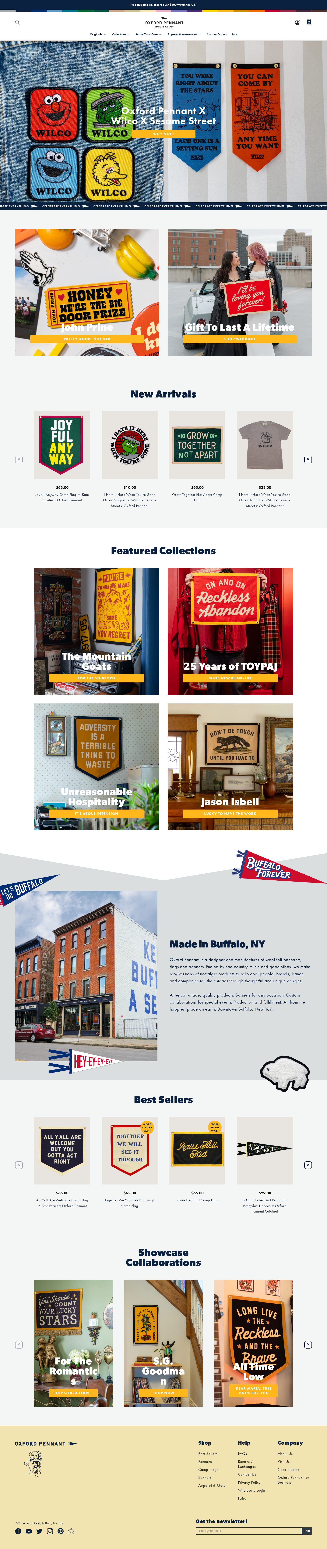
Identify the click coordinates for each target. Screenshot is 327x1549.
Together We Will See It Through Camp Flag (130, 1203)
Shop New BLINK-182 (230, 678)
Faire (242, 1498)
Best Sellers (207, 1453)
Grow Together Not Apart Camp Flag (197, 497)
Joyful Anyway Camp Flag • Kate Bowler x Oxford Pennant (62, 497)
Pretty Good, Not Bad (87, 339)
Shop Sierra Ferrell (73, 1393)
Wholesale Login (251, 1490)
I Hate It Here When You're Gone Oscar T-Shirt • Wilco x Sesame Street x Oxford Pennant (265, 500)
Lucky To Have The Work (230, 813)
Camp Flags (208, 1469)
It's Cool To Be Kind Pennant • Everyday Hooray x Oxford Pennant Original (265, 1206)
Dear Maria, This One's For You (254, 1390)
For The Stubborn (96, 678)
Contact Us (247, 1474)
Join (307, 1531)
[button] (309, 22)
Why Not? (163, 133)
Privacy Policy (249, 1482)
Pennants (205, 1461)
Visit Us (284, 1461)
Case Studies (288, 1469)
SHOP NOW (163, 1393)
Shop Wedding (239, 339)
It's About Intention (96, 813)
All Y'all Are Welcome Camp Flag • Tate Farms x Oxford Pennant (62, 1203)
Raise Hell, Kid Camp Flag (197, 1200)
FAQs (242, 1453)
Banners (205, 1477)
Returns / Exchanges (247, 1464)
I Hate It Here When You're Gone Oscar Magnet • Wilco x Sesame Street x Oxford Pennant (129, 500)
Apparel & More (212, 1485)
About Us (285, 1453)
